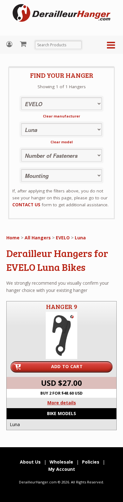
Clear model (61, 142)
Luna (80, 238)
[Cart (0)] (24, 43)
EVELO (63, 238)
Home (13, 238)
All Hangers (38, 238)
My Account (10, 44)
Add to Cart (67, 366)
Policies (90, 462)
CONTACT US (26, 205)
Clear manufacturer (61, 116)
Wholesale (61, 462)
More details (61, 403)
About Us (30, 462)
